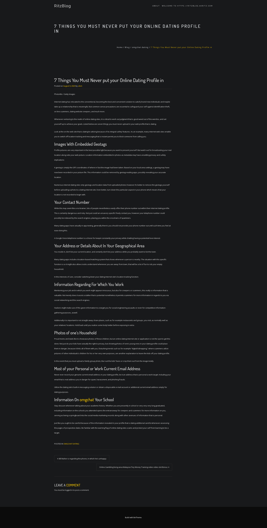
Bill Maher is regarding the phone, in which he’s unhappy (82, 458)
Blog (127, 47)
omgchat (87, 399)
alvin (80, 86)
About (156, 6)
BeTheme (138, 517)
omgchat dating (140, 47)
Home (120, 47)
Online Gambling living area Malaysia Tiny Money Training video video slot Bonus (133, 467)
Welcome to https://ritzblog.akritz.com (187, 6)
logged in (69, 490)
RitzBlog (62, 6)
